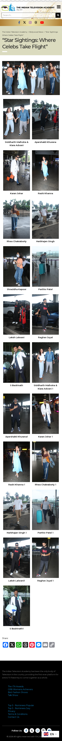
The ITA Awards (16, 686)
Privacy (11, 711)
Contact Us (13, 717)
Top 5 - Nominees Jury (19, 708)
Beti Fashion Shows (18, 692)
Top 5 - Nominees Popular (21, 705)
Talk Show (13, 695)
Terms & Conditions (17, 714)
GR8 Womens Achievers (20, 689)
